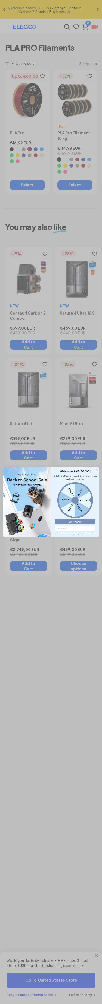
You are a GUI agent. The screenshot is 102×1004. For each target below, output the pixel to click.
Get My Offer (75, 521)
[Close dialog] (96, 469)
